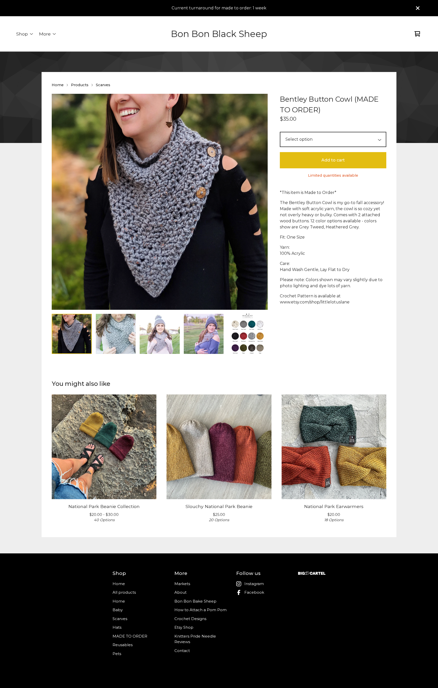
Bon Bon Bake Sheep (195, 601)
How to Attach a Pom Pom (200, 609)
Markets (182, 583)
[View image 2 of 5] (116, 334)
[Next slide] (261, 202)
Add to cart (333, 160)
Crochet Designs (190, 618)
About (180, 592)
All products (124, 592)
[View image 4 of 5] (204, 334)
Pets (117, 653)
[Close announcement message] (418, 8)
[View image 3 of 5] (160, 334)
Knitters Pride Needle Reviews (195, 639)
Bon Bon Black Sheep (219, 33)
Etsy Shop (183, 627)
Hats (117, 627)
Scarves (103, 85)
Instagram (254, 583)
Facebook (254, 592)
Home (58, 85)
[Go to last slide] (59, 202)
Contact (182, 650)
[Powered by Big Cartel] (311, 573)
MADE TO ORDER (130, 636)
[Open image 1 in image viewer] (160, 202)
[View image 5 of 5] (248, 334)
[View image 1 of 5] (72, 334)
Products (79, 85)
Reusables (123, 644)
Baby (118, 609)
